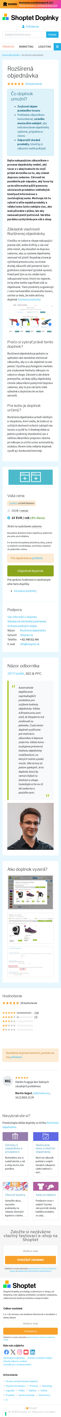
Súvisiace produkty (25, 591)
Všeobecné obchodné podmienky (27, 621)
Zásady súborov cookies (15, 1361)
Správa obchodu (27, 1395)
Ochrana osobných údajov (22, 626)
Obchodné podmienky (14, 1357)
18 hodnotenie (33, 84)
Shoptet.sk (26, 635)
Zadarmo (13, 503)
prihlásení (16, 1057)
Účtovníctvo (44, 1395)
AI (6, 1399)
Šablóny (32, 1390)
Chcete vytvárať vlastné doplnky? (22, 1381)
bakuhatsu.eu (41, 1093)
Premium (8, 46)
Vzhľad (44, 1390)
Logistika (44, 46)
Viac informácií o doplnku (22, 617)
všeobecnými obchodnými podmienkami (34, 1271)
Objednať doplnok (30, 571)
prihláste (37, 558)
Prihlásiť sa (30, 1331)
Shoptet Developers (16, 1385)
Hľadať (52, 34)
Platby (22, 1390)
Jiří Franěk (15, 673)
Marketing (26, 46)
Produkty (10, 1395)
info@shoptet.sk (29, 644)
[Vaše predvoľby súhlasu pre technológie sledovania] (6, 1414)
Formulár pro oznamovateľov (17, 1364)
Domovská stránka (11, 55)
